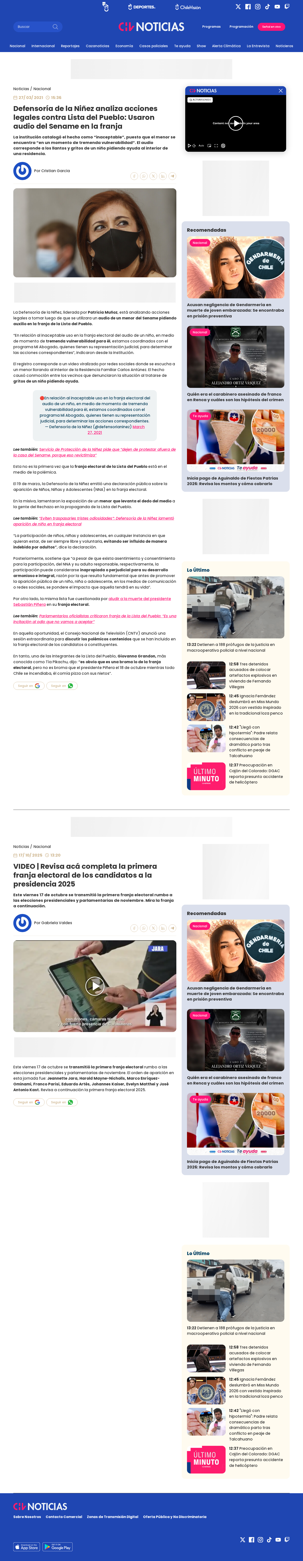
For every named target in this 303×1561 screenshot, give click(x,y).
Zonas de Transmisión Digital (112, 1516)
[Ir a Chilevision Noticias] (151, 1506)
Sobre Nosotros (27, 1516)
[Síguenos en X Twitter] (238, 6)
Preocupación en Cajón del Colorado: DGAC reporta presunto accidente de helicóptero (256, 773)
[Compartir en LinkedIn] (163, 176)
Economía (124, 46)
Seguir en (25, 686)
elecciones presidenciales (38, 1072)
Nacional (17, 46)
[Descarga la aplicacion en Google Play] (26, 1546)
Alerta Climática (226, 46)
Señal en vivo (271, 27)
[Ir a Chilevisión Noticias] (151, 26)
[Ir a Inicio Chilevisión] (188, 7)
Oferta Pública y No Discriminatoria (175, 1516)
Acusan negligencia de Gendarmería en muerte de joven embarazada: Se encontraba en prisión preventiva (235, 310)
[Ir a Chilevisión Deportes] (141, 7)
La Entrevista (258, 46)
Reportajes (70, 46)
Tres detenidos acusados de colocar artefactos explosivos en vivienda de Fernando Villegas (253, 675)
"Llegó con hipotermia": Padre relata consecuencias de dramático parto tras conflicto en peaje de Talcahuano (253, 741)
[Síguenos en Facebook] (248, 6)
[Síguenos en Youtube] (277, 6)
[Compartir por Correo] (172, 176)
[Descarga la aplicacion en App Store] (58, 1546)
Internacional (43, 46)
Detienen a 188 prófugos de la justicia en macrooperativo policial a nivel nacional (231, 647)
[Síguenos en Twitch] (287, 6)
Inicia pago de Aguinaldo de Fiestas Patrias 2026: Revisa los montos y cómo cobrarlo (232, 480)
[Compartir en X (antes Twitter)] (153, 176)
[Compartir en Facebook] (134, 176)
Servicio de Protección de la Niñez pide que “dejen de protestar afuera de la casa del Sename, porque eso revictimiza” (94, 452)
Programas (211, 26)
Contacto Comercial (64, 1516)
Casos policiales (153, 46)
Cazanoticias (97, 46)
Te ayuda (182, 46)
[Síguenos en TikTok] (267, 6)
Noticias (21, 88)
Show (201, 46)
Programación (241, 26)
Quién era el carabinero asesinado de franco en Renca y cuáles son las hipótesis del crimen (235, 396)
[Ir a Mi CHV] (105, 7)
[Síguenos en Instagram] (257, 6)
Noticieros (284, 46)
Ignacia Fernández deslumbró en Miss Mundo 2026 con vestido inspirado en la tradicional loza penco (256, 704)
